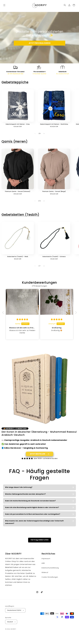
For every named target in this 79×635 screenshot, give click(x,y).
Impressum (46, 559)
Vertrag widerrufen (40, 540)
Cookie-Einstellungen (50, 577)
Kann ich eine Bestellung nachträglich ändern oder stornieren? (32, 507)
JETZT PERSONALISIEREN (40, 43)
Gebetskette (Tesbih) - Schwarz (54, 256)
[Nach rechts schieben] (44, 133)
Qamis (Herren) (15, 141)
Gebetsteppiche (15, 82)
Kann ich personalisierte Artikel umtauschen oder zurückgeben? (32, 514)
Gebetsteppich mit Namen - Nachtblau (54, 124)
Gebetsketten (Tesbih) (20, 214)
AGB (43, 563)
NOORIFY (13, 629)
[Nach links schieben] (35, 133)
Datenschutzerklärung (50, 568)
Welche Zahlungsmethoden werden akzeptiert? (25, 494)
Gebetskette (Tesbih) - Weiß (17, 256)
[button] (4, 5)
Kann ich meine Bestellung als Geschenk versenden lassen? (30, 501)
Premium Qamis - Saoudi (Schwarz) (17, 191)
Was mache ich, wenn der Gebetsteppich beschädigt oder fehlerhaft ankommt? (34, 522)
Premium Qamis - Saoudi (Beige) (54, 191)
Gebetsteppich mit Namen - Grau (18, 124)
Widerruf (45, 572)
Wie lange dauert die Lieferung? (18, 487)
